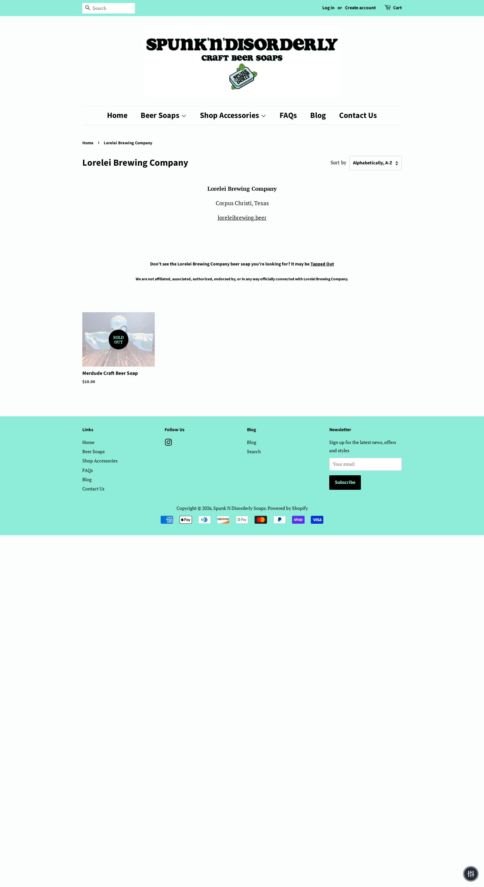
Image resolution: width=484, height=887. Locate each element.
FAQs (288, 115)
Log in (328, 8)
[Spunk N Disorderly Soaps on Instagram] (168, 443)
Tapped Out (322, 264)
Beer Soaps (161, 115)
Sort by (338, 162)
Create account (360, 8)
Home (117, 115)
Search (254, 451)
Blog (318, 115)
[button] (471, 874)
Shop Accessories (230, 115)
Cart (397, 8)
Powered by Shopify (288, 508)
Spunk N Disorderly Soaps (239, 508)
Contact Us (358, 115)
